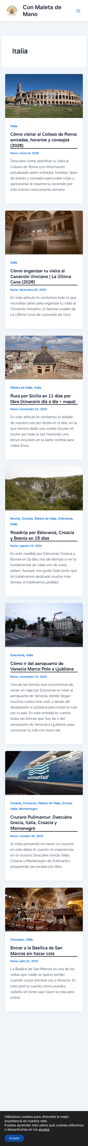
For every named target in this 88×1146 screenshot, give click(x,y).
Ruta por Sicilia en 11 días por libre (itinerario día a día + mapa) (43, 398)
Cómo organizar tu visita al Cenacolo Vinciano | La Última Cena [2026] (40, 276)
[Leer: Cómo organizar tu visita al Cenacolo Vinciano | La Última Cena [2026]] (44, 232)
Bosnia (15, 518)
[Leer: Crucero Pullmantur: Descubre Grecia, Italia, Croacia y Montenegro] (44, 773)
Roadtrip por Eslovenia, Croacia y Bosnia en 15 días (42, 535)
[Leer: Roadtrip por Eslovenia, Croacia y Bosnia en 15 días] (44, 488)
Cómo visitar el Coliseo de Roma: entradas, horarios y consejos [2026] (43, 139)
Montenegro (28, 809)
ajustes (43, 1129)
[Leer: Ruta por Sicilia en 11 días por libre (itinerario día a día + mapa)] (44, 357)
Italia (13, 126)
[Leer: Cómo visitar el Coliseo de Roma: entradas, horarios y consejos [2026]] (44, 96)
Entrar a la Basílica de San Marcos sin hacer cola (36, 950)
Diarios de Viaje (21, 387)
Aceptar (14, 1138)
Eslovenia (65, 518)
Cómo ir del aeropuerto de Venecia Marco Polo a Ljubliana (42, 666)
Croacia (27, 518)
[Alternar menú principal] (78, 11)
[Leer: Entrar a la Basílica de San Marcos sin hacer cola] (44, 909)
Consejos (17, 939)
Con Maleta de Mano (42, 10)
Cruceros (29, 803)
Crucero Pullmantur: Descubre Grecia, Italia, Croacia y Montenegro (41, 822)
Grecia (67, 803)
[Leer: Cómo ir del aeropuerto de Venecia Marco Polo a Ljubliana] (44, 625)
